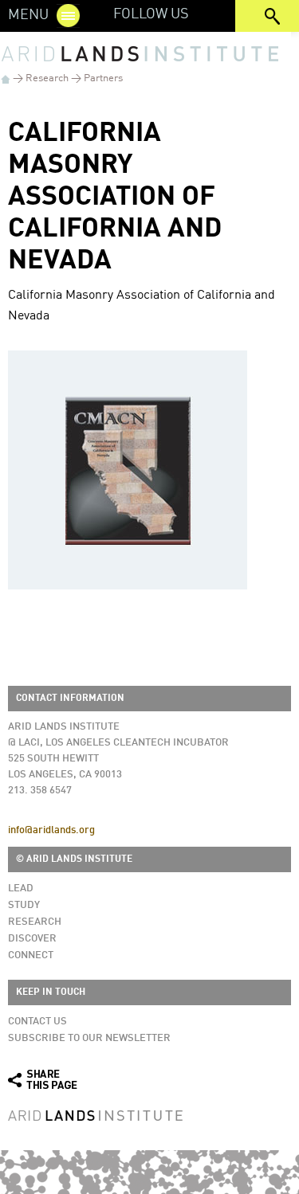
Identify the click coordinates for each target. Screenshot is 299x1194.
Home (5, 79)
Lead (20, 888)
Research (47, 78)
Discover (32, 939)
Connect (30, 955)
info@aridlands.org (51, 830)
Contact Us (37, 1021)
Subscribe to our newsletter (89, 1038)
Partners (103, 78)
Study (24, 905)
